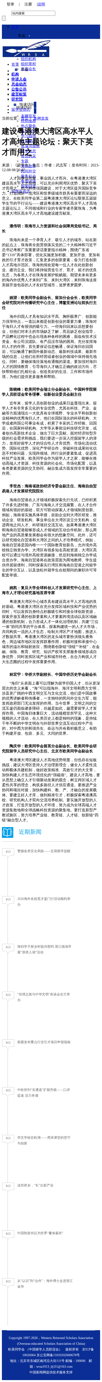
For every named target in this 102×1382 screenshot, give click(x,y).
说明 (41, 4)
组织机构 (28, 59)
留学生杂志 (20, 109)
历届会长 (28, 69)
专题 (24, 161)
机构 (15, 74)
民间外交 (28, 171)
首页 (15, 27)
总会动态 (19, 84)
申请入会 (19, 79)
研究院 (17, 99)
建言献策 (19, 94)
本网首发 (41, 118)
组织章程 (28, 64)
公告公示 (19, 89)
